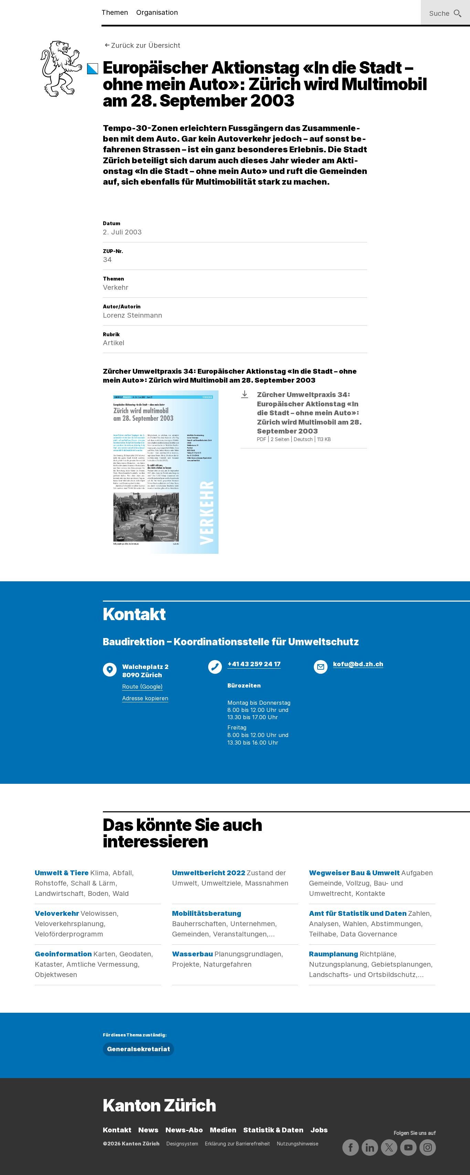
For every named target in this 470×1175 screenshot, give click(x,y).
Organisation (157, 12)
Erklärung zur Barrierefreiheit (237, 1143)
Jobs (319, 1130)
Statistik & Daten (273, 1130)
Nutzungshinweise (297, 1143)
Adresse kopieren (145, 698)
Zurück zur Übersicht (145, 45)
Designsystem (182, 1143)
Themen (115, 12)
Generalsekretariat (138, 1049)
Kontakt (117, 1130)
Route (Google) (142, 686)
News (148, 1130)
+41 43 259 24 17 (254, 664)
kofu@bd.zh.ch (358, 664)
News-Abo (184, 1130)
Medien (223, 1130)
